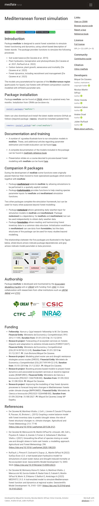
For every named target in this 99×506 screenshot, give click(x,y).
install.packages (14, 109)
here (54, 145)
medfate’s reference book (35, 153)
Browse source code (83, 26)
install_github (23, 125)
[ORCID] (89, 85)
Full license (79, 44)
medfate (10, 4)
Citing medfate (81, 69)
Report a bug (80, 30)
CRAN (39, 99)
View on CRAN (80, 21)
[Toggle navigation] (90, 4)
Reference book (81, 34)
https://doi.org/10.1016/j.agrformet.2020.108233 (32, 447)
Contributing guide (82, 59)
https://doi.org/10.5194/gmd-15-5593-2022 (35, 465)
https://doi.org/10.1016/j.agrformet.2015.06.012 (31, 427)
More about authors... (84, 129)
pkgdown (85, 501)
